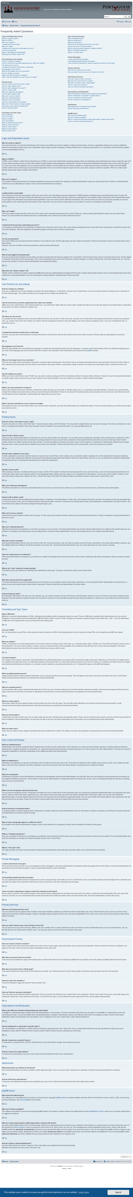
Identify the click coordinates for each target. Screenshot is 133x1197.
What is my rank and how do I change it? (15, 75)
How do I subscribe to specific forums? (80, 97)
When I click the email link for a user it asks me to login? (19, 77)
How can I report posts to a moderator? (14, 102)
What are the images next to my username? (15, 71)
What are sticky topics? (9, 126)
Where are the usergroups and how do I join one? (83, 44)
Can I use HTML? (7, 117)
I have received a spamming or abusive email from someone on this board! (91, 63)
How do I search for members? (77, 85)
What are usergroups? (75, 42)
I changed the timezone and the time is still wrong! (17, 67)
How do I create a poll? (9, 90)
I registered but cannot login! (11, 44)
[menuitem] (14, 21)
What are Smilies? (7, 119)
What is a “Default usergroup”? (77, 50)
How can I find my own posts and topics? (81, 87)
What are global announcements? (12, 122)
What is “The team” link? (75, 52)
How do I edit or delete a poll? (11, 94)
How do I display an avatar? (10, 73)
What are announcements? (10, 125)
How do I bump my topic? (10, 108)
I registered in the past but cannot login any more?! (18, 48)
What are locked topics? (9, 129)
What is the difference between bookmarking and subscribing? (87, 93)
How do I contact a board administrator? (80, 121)
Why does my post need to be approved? (15, 106)
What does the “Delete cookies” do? (13, 54)
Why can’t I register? (8, 42)
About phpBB (24, 1100)
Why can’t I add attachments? (11, 98)
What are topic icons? (9, 131)
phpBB (88, 350)
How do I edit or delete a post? (11, 86)
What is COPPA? (7, 40)
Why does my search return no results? (80, 81)
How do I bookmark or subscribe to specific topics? (84, 95)
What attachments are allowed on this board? (82, 106)
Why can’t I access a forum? (11, 96)
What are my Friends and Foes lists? (79, 70)
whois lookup (19, 1127)
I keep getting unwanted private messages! (81, 61)
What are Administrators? (76, 38)
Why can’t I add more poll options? (13, 92)
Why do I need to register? (10, 38)
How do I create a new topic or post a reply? (16, 84)
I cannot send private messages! (78, 59)
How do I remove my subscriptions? (79, 99)
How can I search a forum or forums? (79, 79)
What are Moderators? (75, 40)
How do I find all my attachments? (78, 108)
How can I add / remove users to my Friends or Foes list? (86, 72)
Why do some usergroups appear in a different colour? (85, 48)
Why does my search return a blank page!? (81, 83)
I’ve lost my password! (9, 50)
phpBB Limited (60, 1098)
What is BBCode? (7, 115)
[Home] (22, 8)
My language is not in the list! (11, 69)
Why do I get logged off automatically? (14, 52)
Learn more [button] (83, 1192)
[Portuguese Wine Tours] (116, 6)
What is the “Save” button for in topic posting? (16, 104)
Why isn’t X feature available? (77, 117)
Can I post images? (8, 121)
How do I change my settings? (11, 61)
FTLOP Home (5, 3)
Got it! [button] (118, 1192)
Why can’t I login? (7, 46)
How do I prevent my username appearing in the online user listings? (23, 63)
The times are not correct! (10, 65)
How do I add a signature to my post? (13, 88)
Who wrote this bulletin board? (77, 115)
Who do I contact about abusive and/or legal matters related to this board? (91, 119)
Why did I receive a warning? (11, 100)
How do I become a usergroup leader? (80, 46)
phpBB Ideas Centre (96, 1111)
